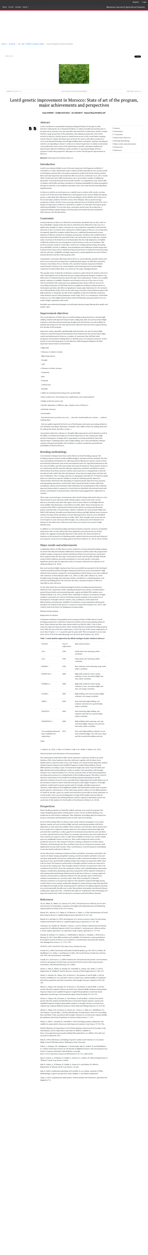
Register (136, 2)
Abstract (117, 128)
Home (4, 7)
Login (144, 2)
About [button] (25, 7)
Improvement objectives (122, 138)
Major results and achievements (125, 144)
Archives (18, 7)
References (118, 150)
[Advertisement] (74, 27)
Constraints (118, 135)
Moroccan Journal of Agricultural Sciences (126, 7)
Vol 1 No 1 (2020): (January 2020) (31, 44)
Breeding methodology (122, 141)
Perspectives (118, 147)
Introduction (118, 131)
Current (11, 7)
